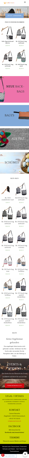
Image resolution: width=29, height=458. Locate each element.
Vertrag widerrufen (8, 456)
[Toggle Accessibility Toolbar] (3, 455)
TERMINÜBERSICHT (14, 385)
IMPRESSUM (17, 399)
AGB (3, 399)
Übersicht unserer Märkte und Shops (14, 441)
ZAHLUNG (18, 403)
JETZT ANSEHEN (14, 15)
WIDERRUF (15, 401)
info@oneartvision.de (14, 421)
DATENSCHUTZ (9, 399)
